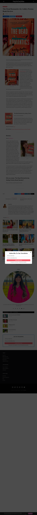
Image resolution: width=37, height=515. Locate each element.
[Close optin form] (30, 252)
